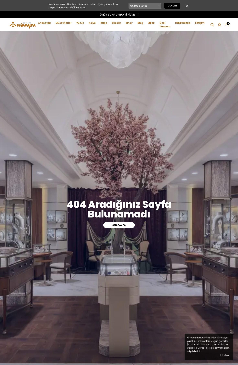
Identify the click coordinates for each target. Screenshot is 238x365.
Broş (140, 23)
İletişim (199, 23)
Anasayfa (44, 23)
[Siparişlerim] (219, 25)
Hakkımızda (182, 23)
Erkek (151, 23)
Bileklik (116, 23)
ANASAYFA (119, 225)
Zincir (129, 23)
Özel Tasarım (164, 24)
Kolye (92, 23)
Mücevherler (63, 23)
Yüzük (80, 23)
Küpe (104, 23)
